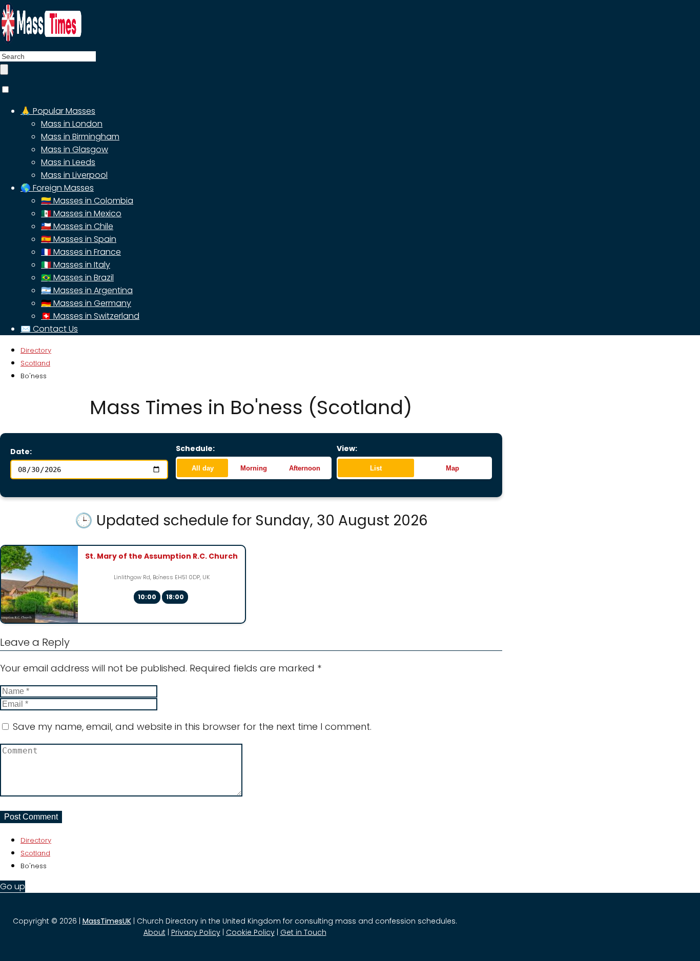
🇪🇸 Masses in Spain (78, 239)
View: (347, 448)
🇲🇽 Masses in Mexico (81, 213)
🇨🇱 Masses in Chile (77, 226)
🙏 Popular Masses (57, 111)
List (376, 468)
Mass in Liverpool (74, 175)
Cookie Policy (250, 932)
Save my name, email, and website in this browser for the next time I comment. (192, 726)
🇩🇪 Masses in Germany (86, 303)
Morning (253, 468)
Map (452, 468)
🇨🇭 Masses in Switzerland (90, 316)
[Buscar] (4, 69)
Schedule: (195, 448)
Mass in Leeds (68, 162)
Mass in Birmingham (80, 136)
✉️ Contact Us (49, 329)
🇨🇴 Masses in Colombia (87, 201)
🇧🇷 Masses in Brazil (77, 277)
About (154, 932)
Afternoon (304, 468)
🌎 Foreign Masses (57, 188)
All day (203, 468)
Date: (21, 451)
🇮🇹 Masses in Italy (75, 265)
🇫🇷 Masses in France (81, 252)
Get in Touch (303, 932)
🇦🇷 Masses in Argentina (87, 290)
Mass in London (71, 124)
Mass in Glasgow (74, 149)
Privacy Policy (195, 932)
